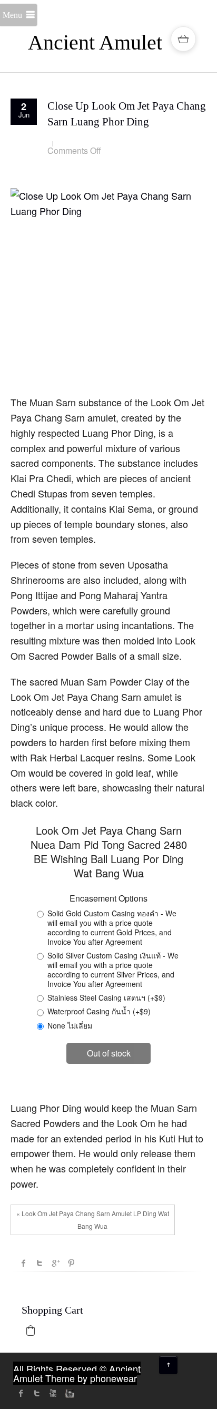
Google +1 (55, 1263)
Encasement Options (108, 898)
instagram (68, 1393)
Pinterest (71, 1263)
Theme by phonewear (91, 1378)
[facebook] (21, 1393)
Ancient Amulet (95, 42)
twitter (37, 1393)
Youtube (53, 1393)
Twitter (39, 1263)
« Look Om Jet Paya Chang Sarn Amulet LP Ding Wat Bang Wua (92, 1219)
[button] (31, 1330)
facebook (24, 1263)
